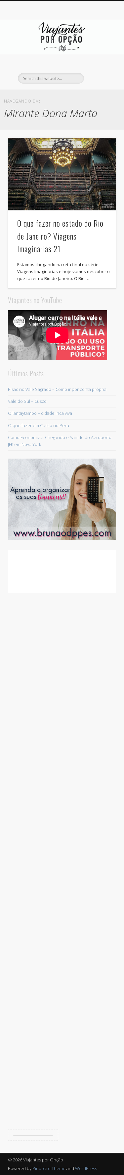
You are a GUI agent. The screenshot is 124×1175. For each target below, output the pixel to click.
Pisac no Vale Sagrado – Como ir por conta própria (57, 389)
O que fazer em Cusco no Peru (38, 425)
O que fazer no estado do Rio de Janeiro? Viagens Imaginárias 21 (60, 236)
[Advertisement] (62, 862)
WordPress (86, 1168)
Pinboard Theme (48, 1168)
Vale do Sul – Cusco (27, 401)
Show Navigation (100, 59)
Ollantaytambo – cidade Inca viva (40, 413)
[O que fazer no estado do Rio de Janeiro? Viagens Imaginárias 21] (62, 174)
